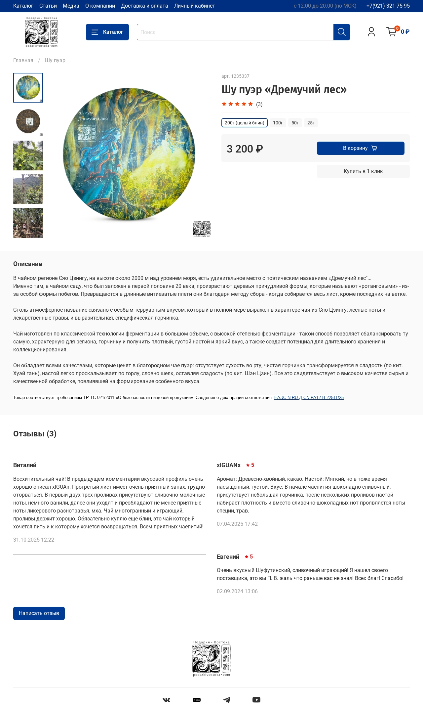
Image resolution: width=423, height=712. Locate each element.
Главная (23, 60)
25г (311, 122)
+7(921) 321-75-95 (388, 6)
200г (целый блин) (244, 122)
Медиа (71, 6)
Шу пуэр (55, 60)
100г (278, 122)
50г (295, 122)
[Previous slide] (59, 155)
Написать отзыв (39, 613)
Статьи (48, 6)
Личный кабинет (194, 6)
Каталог (23, 6)
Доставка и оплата (144, 6)
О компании (100, 6)
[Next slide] (198, 155)
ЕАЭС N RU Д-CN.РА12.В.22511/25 (309, 397)
